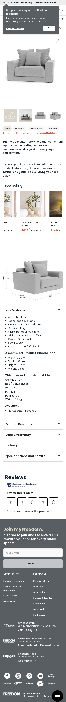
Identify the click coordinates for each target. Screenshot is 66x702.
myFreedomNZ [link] (26, 623)
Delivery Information (13, 580)
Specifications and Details (25, 456)
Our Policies (39, 614)
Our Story (38, 586)
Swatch (53, 128)
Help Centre (9, 601)
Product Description (20, 424)
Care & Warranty (18, 435)
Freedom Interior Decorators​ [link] (34, 638)
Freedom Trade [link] (27, 653)
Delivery (11, 445)
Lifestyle (19, 128)
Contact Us (39, 603)
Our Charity (39, 592)
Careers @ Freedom (43, 597)
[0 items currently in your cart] (60, 11)
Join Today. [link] (25, 630)
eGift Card (38, 609)
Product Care (10, 595)
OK (49, 28)
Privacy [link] (47, 696)
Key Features (15, 310)
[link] (33, 469)
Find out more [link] (15, 28)
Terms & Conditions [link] (33, 696)
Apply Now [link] (25, 661)
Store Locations (41, 580)
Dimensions (36, 128)
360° (7, 128)
